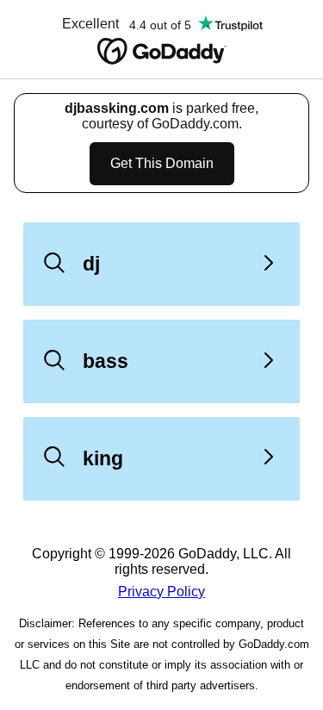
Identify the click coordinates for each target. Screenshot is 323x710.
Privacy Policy (161, 591)
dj (91, 263)
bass (105, 361)
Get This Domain (162, 163)
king (103, 458)
